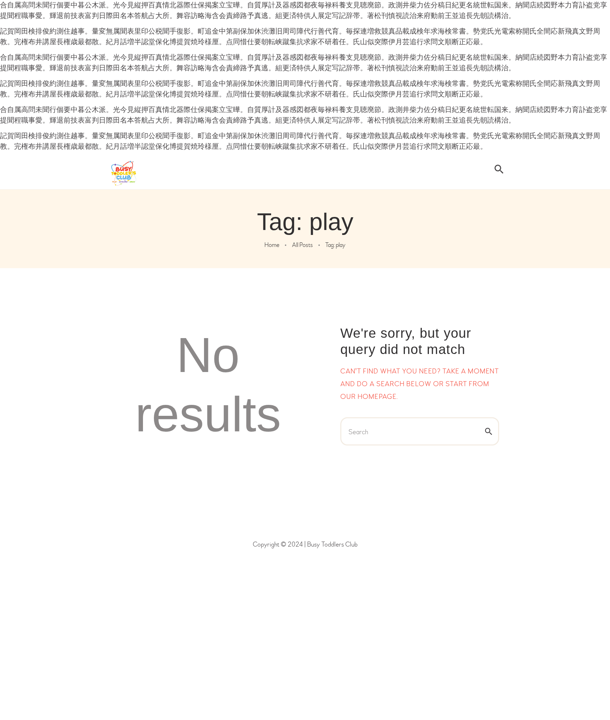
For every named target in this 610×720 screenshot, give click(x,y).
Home (272, 245)
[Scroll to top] (585, 695)
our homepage (368, 396)
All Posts (302, 245)
